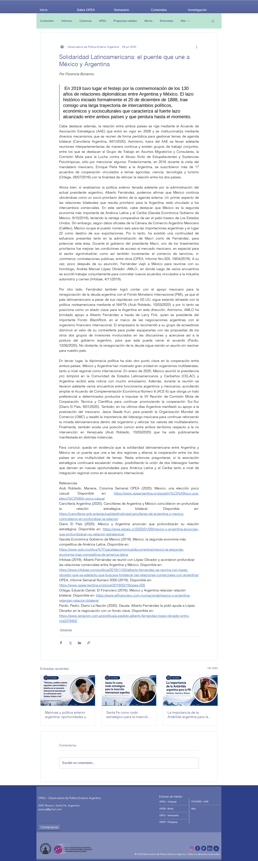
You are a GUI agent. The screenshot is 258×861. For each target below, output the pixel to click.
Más (183, 20)
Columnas (86, 20)
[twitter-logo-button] (203, 848)
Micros (148, 20)
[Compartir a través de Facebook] (61, 643)
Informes (66, 20)
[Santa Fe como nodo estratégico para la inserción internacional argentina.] (129, 690)
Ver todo (212, 668)
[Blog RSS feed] (216, 849)
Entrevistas (166, 20)
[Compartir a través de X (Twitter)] (70, 643)
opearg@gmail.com (50, 809)
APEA (102, 20)
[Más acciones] (196, 47)
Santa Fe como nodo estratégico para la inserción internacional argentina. (128, 714)
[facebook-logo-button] (197, 848)
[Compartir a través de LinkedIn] (79, 643)
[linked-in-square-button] (209, 848)
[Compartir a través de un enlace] (88, 643)
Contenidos (47, 20)
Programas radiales (125, 20)
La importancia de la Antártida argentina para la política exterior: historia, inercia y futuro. (188, 714)
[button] (213, 20)
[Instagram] (191, 848)
